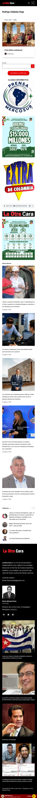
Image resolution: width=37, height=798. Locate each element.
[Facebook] (4, 614)
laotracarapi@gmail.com (16, 580)
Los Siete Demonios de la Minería (19, 538)
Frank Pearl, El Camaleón (9, 739)
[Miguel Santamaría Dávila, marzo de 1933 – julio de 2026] (4, 524)
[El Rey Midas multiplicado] (18, 34)
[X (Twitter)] (8, 614)
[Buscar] (29, 3)
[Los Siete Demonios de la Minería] (4, 538)
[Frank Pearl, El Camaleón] (18, 720)
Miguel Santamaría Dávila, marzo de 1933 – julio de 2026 (20, 525)
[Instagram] (13, 614)
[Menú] (33, 3)
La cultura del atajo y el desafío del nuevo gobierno (20, 531)
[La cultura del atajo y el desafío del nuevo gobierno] (4, 531)
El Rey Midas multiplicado (13, 50)
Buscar (4, 63)
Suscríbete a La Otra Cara (18, 73)
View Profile (5, 603)
